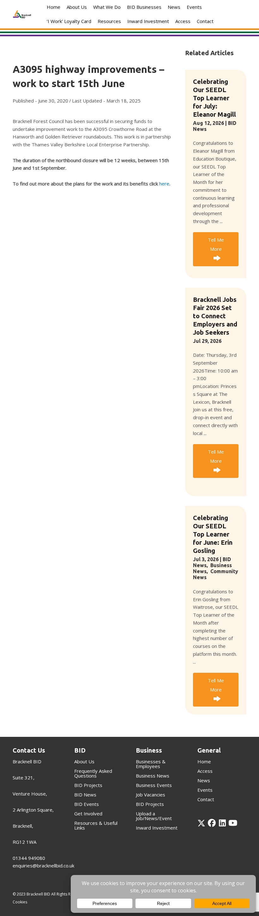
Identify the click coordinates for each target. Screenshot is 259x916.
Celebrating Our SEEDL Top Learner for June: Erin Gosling (212, 534)
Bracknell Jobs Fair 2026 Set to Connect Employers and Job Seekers (215, 316)
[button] (215, 249)
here (164, 183)
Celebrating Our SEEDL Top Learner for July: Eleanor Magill (214, 98)
